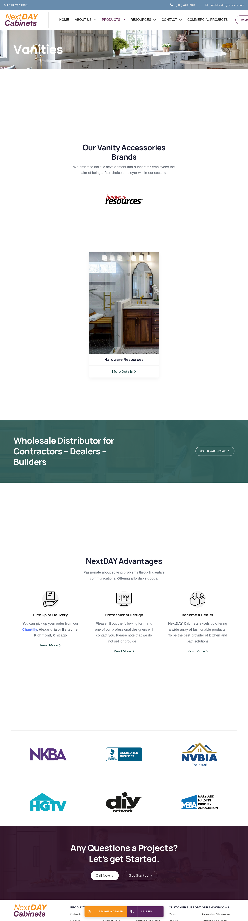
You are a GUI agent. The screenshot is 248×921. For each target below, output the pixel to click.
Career (173, 914)
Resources (141, 19)
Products (111, 19)
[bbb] (124, 754)
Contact (169, 19)
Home (64, 19)
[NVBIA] (199, 754)
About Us (83, 19)
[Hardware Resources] (124, 303)
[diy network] (124, 802)
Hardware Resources (124, 359)
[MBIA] (199, 802)
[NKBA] (48, 754)
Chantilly (29, 629)
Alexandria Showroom (216, 914)
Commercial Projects (207, 19)
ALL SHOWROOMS (16, 5)
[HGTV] (48, 802)
